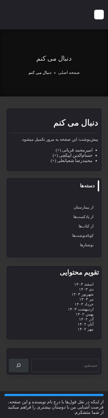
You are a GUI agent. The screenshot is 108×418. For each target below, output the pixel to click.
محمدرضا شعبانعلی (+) (71, 160)
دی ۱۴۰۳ (86, 289)
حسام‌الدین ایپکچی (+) (72, 155)
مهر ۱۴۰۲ (86, 329)
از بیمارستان (84, 207)
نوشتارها (87, 245)
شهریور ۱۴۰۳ (82, 294)
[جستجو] (19, 365)
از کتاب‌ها (86, 226)
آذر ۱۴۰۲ (86, 319)
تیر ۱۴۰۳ (86, 299)
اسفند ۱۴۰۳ (84, 284)
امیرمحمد (83, 150)
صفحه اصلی (69, 72)
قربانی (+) (65, 150)
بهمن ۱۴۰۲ (85, 314)
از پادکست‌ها (83, 217)
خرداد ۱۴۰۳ (84, 304)
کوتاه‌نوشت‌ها (83, 236)
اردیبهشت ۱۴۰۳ (81, 309)
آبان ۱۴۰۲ (86, 324)
